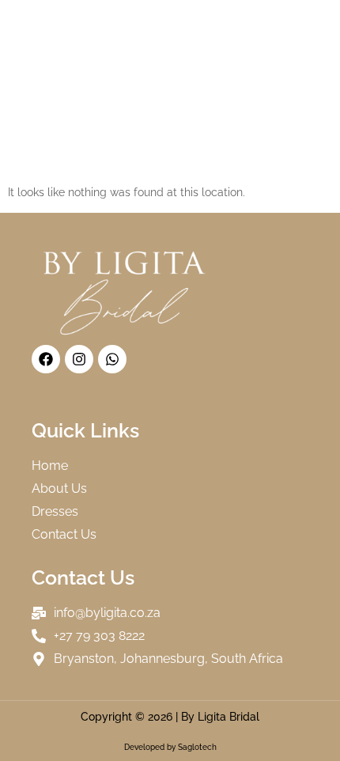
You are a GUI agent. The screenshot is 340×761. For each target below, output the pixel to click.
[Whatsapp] (112, 359)
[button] (299, 15)
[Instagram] (79, 359)
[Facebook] (46, 359)
